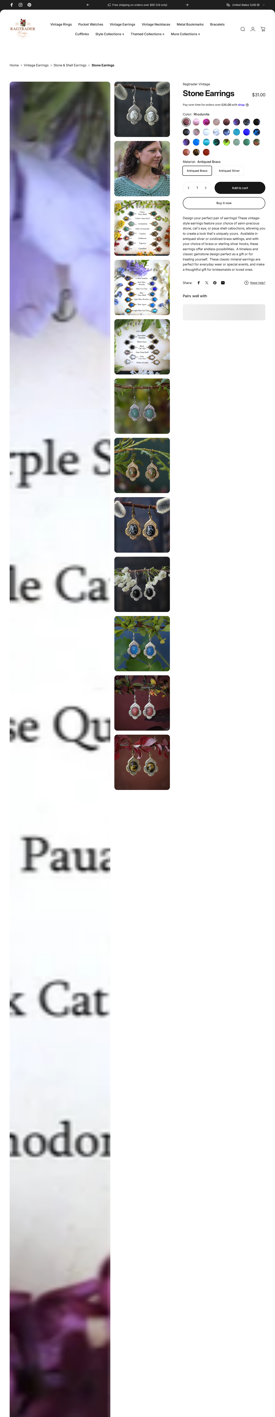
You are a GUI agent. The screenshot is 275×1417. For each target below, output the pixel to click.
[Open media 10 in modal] (142, 584)
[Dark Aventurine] (246, 142)
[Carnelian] (206, 152)
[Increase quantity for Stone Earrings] (206, 188)
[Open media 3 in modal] (142, 228)
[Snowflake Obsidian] (246, 122)
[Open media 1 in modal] (142, 109)
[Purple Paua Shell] (236, 122)
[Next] (187, 5)
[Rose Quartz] (216, 122)
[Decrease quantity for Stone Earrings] (187, 188)
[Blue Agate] (196, 142)
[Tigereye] (196, 152)
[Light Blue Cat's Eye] (206, 142)
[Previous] (88, 5)
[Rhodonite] (186, 122)
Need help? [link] (257, 282)
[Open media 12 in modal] (142, 703)
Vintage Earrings (36, 65)
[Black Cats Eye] (186, 132)
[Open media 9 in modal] (142, 524)
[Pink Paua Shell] (206, 122)
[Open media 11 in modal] (142, 643)
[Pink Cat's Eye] (196, 122)
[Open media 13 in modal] (142, 762)
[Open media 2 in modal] (142, 168)
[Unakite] (256, 142)
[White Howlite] (216, 132)
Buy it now (224, 203)
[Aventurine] (236, 142)
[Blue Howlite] (236, 132)
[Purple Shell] (186, 142)
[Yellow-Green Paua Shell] (226, 142)
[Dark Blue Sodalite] (226, 132)
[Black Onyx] (256, 122)
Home (14, 65)
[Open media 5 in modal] (142, 346)
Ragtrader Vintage (196, 84)
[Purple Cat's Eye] (226, 122)
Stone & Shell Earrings (70, 65)
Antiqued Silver (229, 170)
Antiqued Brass (197, 170)
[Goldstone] (186, 152)
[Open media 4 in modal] (142, 287)
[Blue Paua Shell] (256, 132)
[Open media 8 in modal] (142, 465)
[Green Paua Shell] (216, 142)
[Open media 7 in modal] (142, 406)
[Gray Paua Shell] (196, 132)
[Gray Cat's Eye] (206, 132)
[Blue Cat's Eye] (246, 132)
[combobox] (246, 5)
